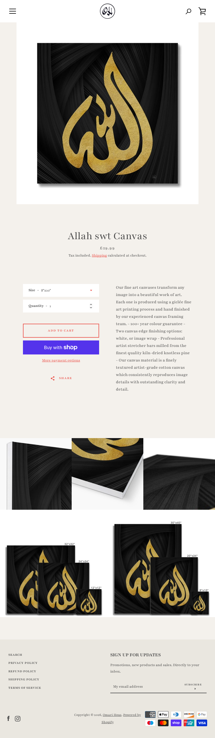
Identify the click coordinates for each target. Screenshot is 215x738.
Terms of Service (24, 688)
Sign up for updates (135, 655)
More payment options (61, 360)
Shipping (99, 255)
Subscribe (193, 684)
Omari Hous (112, 715)
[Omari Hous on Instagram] (17, 718)
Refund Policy (22, 671)
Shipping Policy (23, 679)
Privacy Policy (23, 663)
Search (15, 655)
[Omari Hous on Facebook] (8, 718)
